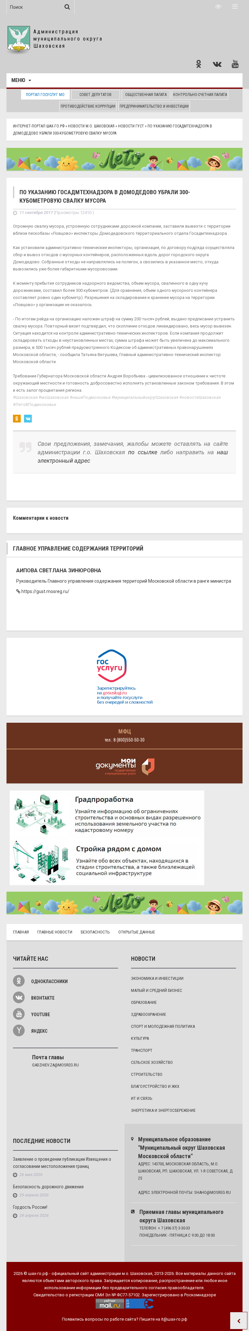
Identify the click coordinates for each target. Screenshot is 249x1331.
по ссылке (142, 452)
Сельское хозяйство (152, 1062)
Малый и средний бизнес (156, 990)
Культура (140, 1038)
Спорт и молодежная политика (163, 1026)
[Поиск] (67, 7)
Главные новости (54, 932)
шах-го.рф (38, 1273)
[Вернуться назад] (238, 1320)
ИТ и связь (141, 1098)
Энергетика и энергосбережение (163, 1110)
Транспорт (141, 1050)
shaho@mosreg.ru (212, 1192)
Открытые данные (136, 932)
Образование (144, 1002)
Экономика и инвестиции (157, 978)
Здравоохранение (148, 1014)
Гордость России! (30, 1207)
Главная (21, 932)
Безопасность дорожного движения (48, 1186)
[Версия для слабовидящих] (218, 6)
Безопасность (95, 932)
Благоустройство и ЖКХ (155, 1086)
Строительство (146, 1074)
